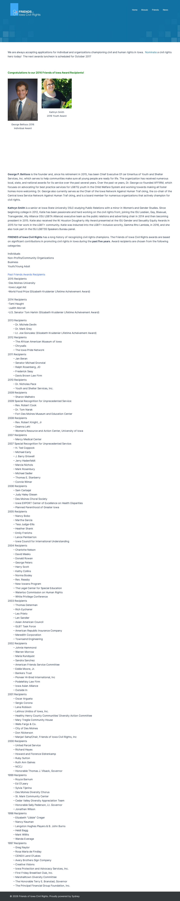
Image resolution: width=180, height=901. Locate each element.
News (165, 10)
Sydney (76, 896)
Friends (155, 10)
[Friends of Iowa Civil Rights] (25, 9)
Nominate (150, 52)
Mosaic (144, 10)
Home (134, 10)
